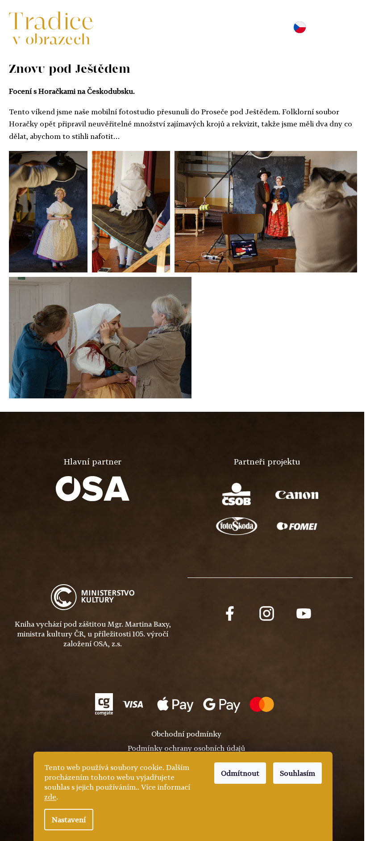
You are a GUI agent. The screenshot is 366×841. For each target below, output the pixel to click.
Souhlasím (297, 773)
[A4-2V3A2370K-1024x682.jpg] (131, 211)
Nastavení (69, 819)
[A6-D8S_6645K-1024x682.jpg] (100, 337)
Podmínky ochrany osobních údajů (186, 748)
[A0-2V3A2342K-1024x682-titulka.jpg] (266, 211)
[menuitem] (128, 28)
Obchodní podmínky (186, 733)
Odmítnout (240, 773)
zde (50, 796)
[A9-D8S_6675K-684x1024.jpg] (48, 211)
